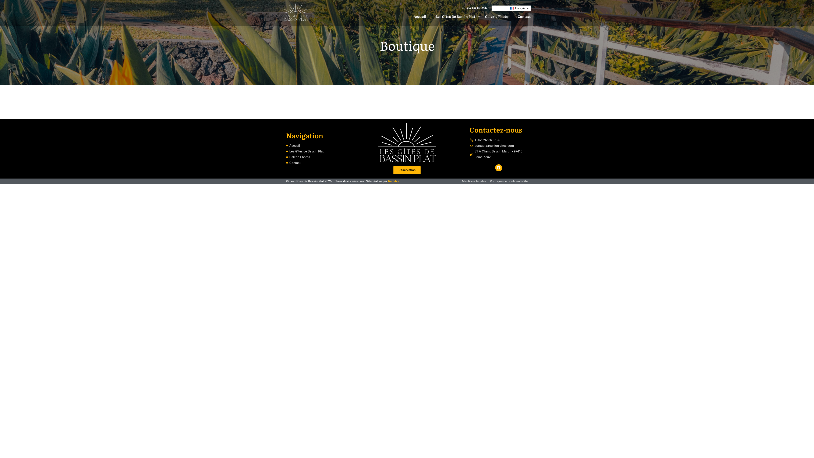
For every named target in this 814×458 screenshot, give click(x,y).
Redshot (394, 181)
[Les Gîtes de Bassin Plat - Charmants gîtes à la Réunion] (295, 13)
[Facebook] (498, 167)
